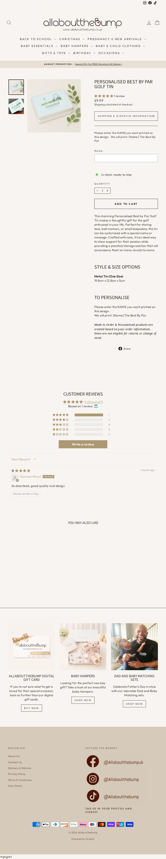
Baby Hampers (75, 46)
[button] (104, 96)
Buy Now (31, 708)
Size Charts (15, 785)
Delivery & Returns (19, 768)
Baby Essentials (38, 46)
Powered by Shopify (83, 838)
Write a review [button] (83, 444)
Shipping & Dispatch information (126, 115)
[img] (20, 471)
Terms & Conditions (20, 780)
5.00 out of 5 (93, 402)
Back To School (36, 39)
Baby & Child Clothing (119, 46)
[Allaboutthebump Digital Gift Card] (31, 646)
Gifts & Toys (54, 53)
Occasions (109, 53)
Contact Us (15, 762)
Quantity (102, 183)
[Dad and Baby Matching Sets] (134, 646)
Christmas (70, 39)
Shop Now (83, 700)
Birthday (82, 53)
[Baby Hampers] (83, 646)
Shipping (99, 104)
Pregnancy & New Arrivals (115, 39)
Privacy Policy (17, 773)
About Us (14, 756)
